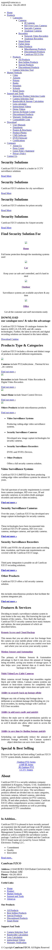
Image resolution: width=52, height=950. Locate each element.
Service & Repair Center (24, 112)
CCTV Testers (26, 770)
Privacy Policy (19, 153)
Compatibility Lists (21, 119)
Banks (15, 83)
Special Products (26, 65)
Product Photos (20, 132)
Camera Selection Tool (23, 70)
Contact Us (12, 156)
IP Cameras (29, 23)
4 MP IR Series (26, 764)
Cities (15, 75)
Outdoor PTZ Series (26, 762)
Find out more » (8, 371)
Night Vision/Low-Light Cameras (17, 673)
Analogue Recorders (33, 38)
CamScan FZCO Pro (33, 54)
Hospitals (17, 85)
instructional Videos (16, 940)
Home (10, 12)
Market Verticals (14, 893)
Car (26, 268)
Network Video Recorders (36, 36)
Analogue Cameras (33, 31)
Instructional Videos (22, 106)
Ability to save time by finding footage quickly (23, 731)
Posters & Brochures (22, 130)
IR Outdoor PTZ (26, 767)
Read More (6, 176)
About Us (17, 145)
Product (10, 891)
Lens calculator (20, 104)
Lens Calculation (14, 937)
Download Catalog (9, 339)
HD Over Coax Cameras (35, 25)
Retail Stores (18, 91)
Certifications (19, 140)
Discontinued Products (34, 51)
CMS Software (19, 135)
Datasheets (18, 127)
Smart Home (12, 921)
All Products (24, 59)
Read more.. (6, 857)
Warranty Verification (22, 117)
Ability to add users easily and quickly (19, 712)
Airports (16, 78)
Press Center (18, 148)
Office (26, 306)
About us (11, 899)
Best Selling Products (28, 62)
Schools (16, 88)
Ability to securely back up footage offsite (21, 693)
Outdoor (26, 287)
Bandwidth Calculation (17, 934)
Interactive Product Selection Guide (29, 96)
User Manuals (19, 125)
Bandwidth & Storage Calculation (28, 101)
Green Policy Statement (23, 151)
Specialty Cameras (32, 28)
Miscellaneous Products (35, 49)
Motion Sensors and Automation (17, 651)
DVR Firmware (20, 138)
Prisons (16, 80)
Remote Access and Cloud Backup (18, 632)
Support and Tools (15, 896)
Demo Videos (19, 109)
